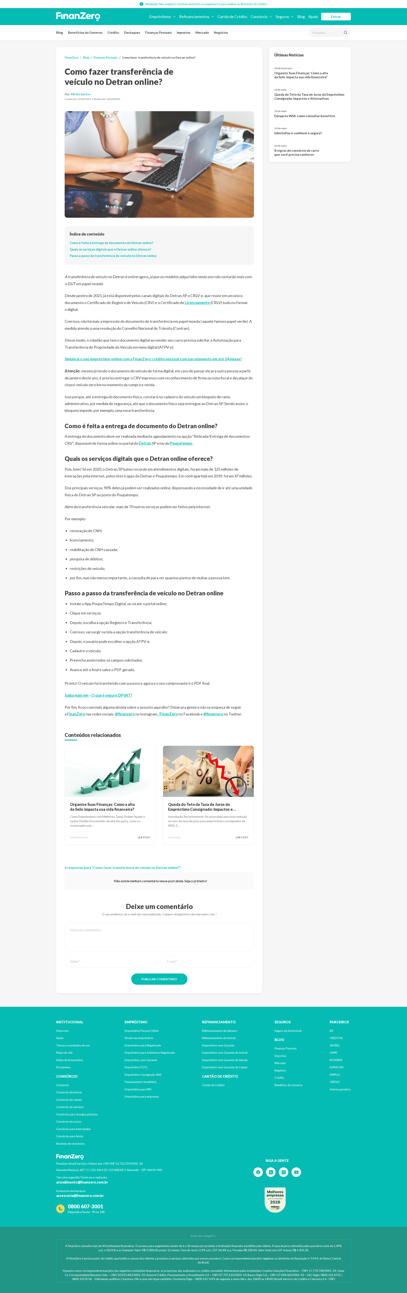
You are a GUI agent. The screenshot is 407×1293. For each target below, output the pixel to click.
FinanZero (71, 57)
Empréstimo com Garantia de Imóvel (224, 1052)
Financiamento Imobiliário (141, 1082)
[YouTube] (296, 1172)
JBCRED (335, 1045)
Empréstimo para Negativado (143, 1045)
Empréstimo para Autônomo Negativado (150, 1052)
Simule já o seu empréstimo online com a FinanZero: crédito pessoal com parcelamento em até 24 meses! (153, 359)
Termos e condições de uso (73, 1045)
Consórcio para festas (69, 1136)
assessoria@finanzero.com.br (80, 1195)
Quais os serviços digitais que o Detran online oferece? (110, 249)
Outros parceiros (340, 1089)
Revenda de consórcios (70, 1143)
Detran (145, 443)
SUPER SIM (336, 1067)
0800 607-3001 (85, 1206)
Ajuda (59, 1038)
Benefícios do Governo (85, 32)
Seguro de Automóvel (288, 1030)
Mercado (202, 32)
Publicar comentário (159, 979)
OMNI (333, 1052)
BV (331, 1030)
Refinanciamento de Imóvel (219, 1038)
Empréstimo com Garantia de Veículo (225, 1060)
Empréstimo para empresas (142, 1096)
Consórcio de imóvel (69, 1092)
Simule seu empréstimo (139, 1038)
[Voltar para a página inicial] (78, 16)
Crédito (113, 32)
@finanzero (125, 714)
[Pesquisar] (345, 32)
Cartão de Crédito (213, 1085)
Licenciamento (197, 302)
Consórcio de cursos (68, 1121)
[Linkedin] (271, 1172)
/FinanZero (168, 714)
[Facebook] (258, 1172)
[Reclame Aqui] (275, 1200)
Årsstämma (63, 1067)
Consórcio (62, 1085)
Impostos (183, 32)
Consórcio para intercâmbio (73, 1129)
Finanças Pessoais (158, 32)
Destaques (132, 32)
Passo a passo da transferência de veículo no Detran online (113, 256)
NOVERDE (336, 1060)
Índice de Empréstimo (69, 1060)
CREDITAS (336, 1038)
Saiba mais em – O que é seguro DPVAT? (98, 695)
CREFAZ (335, 1082)
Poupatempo (181, 443)
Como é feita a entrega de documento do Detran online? (111, 243)
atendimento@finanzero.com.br (82, 1182)
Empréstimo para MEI (138, 1089)
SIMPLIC (335, 1074)
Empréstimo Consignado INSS (143, 1074)
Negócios (221, 32)
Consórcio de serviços (70, 1107)
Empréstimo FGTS (136, 1067)
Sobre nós (62, 1030)
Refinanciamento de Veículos (219, 1030)
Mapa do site (64, 1052)
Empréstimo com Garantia (141, 1060)
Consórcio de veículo (69, 1099)
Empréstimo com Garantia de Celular (225, 1067)
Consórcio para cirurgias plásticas (77, 1114)
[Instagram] (283, 1172)
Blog (59, 32)
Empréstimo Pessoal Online (142, 1030)
